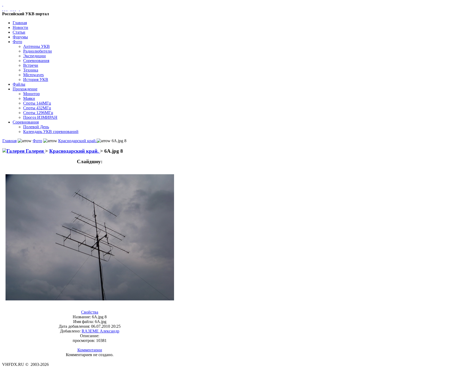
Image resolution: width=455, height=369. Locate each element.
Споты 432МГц (37, 108)
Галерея (34, 151)
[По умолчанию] (13, 9)
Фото (17, 41)
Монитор (31, 93)
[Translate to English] (19, 9)
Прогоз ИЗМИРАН (40, 117)
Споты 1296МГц (38, 112)
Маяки (29, 98)
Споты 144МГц (37, 103)
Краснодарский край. (77, 141)
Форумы (20, 37)
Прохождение (25, 89)
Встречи (30, 65)
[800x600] (6, 9)
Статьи (19, 32)
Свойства (89, 312)
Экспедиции (34, 56)
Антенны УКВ (36, 46)
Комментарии (89, 350)
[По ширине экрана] (2, 9)
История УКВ (35, 79)
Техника (30, 70)
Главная (20, 22)
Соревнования (36, 60)
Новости (20, 27)
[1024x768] (4, 9)
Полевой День (36, 127)
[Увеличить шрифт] (11, 9)
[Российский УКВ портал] (2, 4)
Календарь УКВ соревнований (50, 131)
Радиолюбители (37, 51)
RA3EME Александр (100, 331)
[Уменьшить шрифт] (15, 9)
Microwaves (33, 75)
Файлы (19, 84)
